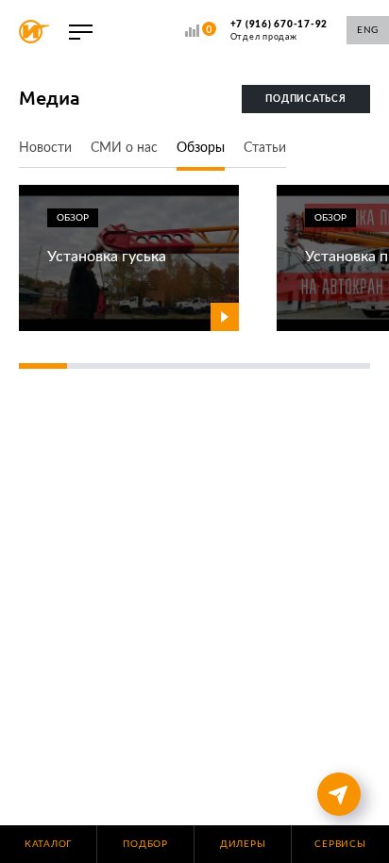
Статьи (265, 148)
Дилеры (243, 844)
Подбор (145, 844)
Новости (45, 148)
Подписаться (305, 99)
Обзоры (201, 148)
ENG (368, 30)
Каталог (48, 844)
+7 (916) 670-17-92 (279, 30)
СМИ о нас (124, 148)
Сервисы (339, 844)
